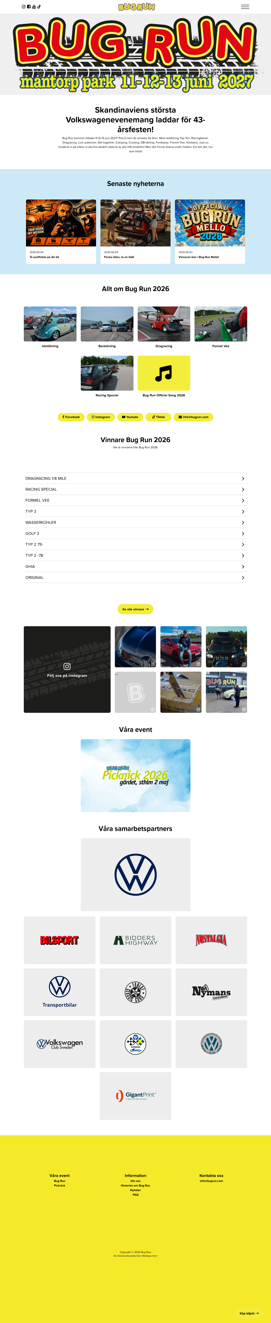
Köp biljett (247, 1313)
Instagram (102, 417)
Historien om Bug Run (135, 1185)
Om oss (136, 1181)
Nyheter (135, 1190)
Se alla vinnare (133, 609)
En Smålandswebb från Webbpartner (135, 1256)
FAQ (135, 1195)
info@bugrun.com (195, 417)
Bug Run (59, 1181)
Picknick (59, 1185)
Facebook (72, 417)
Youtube (131, 417)
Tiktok (160, 417)
